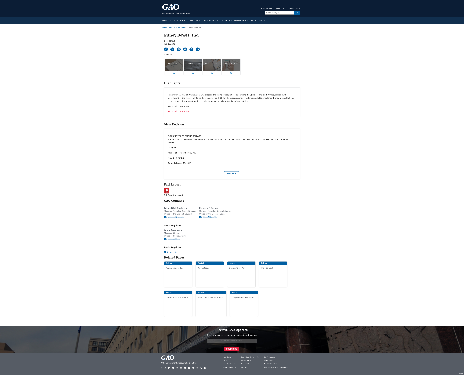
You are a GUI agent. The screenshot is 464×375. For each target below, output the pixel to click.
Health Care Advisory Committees (276, 367)
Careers (291, 8)
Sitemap (244, 367)
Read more (231, 174)
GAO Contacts (231, 63)
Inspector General (229, 364)
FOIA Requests (269, 357)
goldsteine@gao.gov (176, 217)
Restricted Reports (229, 367)
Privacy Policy (246, 360)
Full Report (174, 63)
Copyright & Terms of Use (250, 357)
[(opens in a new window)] (162, 368)
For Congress (266, 8)
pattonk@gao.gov (210, 217)
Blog (298, 8)
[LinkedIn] (180, 49)
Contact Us (172, 252)
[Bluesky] (186, 49)
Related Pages (212, 63)
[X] (173, 49)
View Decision (193, 63)
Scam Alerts (268, 360)
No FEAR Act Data (270, 364)
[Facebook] (167, 49)
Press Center (280, 8)
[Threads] (192, 49)
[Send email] (199, 49)
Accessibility (245, 364)
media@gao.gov (174, 239)
